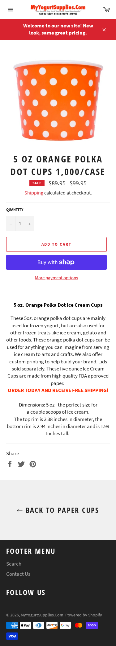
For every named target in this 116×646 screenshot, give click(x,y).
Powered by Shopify (83, 615)
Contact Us (18, 573)
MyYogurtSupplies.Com (42, 615)
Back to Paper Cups (61, 510)
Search (13, 563)
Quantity (14, 209)
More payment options (56, 277)
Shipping (33, 193)
